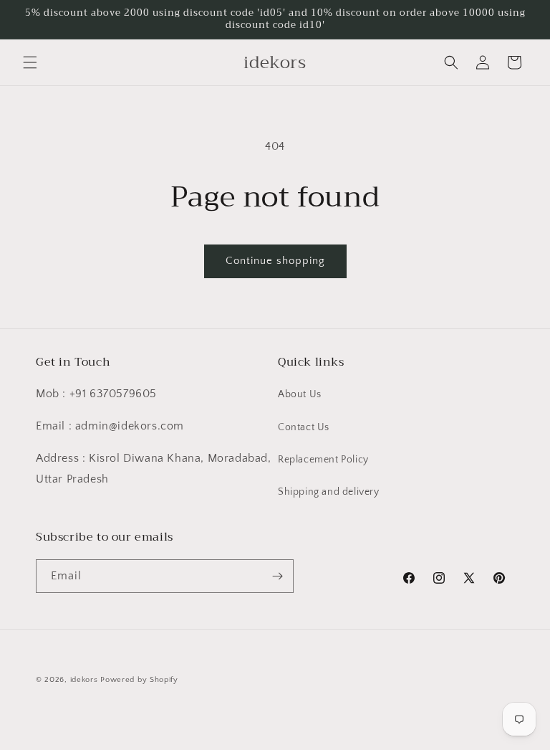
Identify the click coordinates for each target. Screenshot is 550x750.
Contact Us (303, 427)
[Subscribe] (277, 576)
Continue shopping (275, 261)
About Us (300, 394)
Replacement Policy (323, 459)
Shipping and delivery (329, 492)
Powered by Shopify (139, 679)
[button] (30, 62)
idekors (84, 679)
